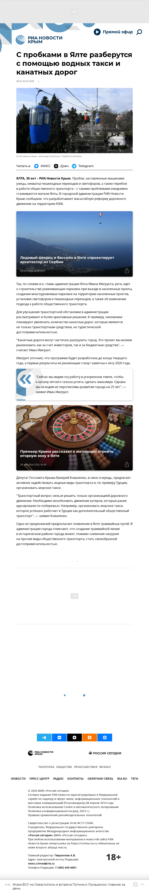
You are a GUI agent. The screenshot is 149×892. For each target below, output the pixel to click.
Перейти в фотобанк (72, 156)
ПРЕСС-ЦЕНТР (39, 779)
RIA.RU (122, 779)
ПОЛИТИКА (46, 767)
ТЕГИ (134, 779)
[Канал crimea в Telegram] (44, 737)
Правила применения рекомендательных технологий (65, 815)
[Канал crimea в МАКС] (104, 737)
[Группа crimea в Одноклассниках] (89, 737)
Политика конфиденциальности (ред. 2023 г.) (58, 811)
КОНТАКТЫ (75, 779)
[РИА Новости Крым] (39, 40)
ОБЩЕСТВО (64, 767)
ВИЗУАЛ (105, 767)
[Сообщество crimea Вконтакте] (59, 737)
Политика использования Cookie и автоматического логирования (73, 807)
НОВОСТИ (18, 779)
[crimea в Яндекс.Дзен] (74, 737)
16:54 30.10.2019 (25, 81)
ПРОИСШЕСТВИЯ (85, 767)
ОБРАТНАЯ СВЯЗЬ (100, 779)
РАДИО (58, 779)
